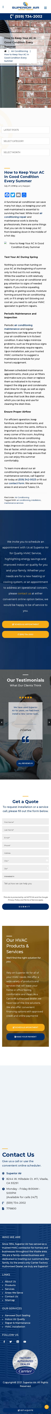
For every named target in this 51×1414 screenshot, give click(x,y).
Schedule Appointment (26, 624)
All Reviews (24, 763)
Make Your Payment (26, 1037)
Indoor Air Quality (15, 1319)
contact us (24, 593)
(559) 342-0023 (27, 479)
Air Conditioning (19, 51)
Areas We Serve (14, 1292)
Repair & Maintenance (17, 1323)
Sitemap (10, 1300)
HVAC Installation (15, 1326)
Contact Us (11, 1296)
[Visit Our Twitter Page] (10, 1341)
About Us (10, 1281)
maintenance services (13, 503)
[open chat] (45, 1408)
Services (9, 1289)
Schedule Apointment (26, 1027)
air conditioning (23, 500)
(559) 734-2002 (28, 16)
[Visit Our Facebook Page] (4, 1341)
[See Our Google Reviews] (17, 1341)
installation (36, 500)
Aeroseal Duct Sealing (17, 1315)
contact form (16, 483)
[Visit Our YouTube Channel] (24, 1341)
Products (10, 1285)
